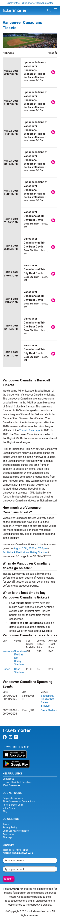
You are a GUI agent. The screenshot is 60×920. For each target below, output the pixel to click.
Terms (6, 824)
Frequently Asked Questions (17, 782)
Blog (5, 811)
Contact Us (8, 778)
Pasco (6, 669)
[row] (30, 73)
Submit (8, 879)
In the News (9, 808)
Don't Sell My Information (16, 830)
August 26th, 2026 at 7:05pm (30, 548)
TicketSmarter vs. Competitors (19, 801)
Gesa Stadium (19, 671)
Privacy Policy (10, 827)
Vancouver (9, 651)
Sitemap (7, 837)
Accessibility (9, 834)
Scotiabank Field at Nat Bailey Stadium (25, 552)
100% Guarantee (11, 785)
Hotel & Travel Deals (13, 804)
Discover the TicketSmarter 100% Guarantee (30, 3)
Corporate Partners (13, 798)
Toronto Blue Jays (29, 430)
